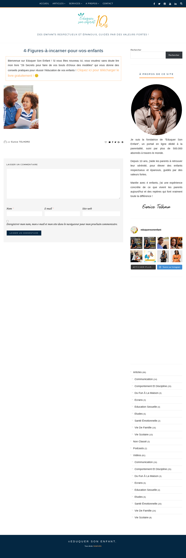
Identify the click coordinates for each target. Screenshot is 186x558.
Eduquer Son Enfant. (94, 541)
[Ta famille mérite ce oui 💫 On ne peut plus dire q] (176, 256)
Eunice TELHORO (20, 142)
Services (75, 3)
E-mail (49, 208)
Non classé (140, 441)
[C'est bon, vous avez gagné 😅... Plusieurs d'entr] (163, 256)
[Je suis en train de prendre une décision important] (176, 243)
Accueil (44, 3)
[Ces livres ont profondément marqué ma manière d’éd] (136, 256)
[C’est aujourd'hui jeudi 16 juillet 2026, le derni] (150, 256)
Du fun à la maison (146, 393)
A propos (91, 3)
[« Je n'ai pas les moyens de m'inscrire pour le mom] (150, 243)
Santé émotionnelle (146, 420)
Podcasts (138, 448)
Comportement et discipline (151, 386)
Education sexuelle (146, 406)
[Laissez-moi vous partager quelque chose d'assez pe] (136, 243)
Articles (58, 3)
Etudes (139, 413)
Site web (87, 208)
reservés (97, 546)
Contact (108, 3)
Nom (10, 208)
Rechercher (135, 50)
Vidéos (137, 455)
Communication (144, 379)
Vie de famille (143, 427)
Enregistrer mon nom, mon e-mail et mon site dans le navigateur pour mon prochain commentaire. (62, 224)
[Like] (106, 142)
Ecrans (139, 399)
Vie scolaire (142, 434)
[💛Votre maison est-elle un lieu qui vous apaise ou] (163, 243)
